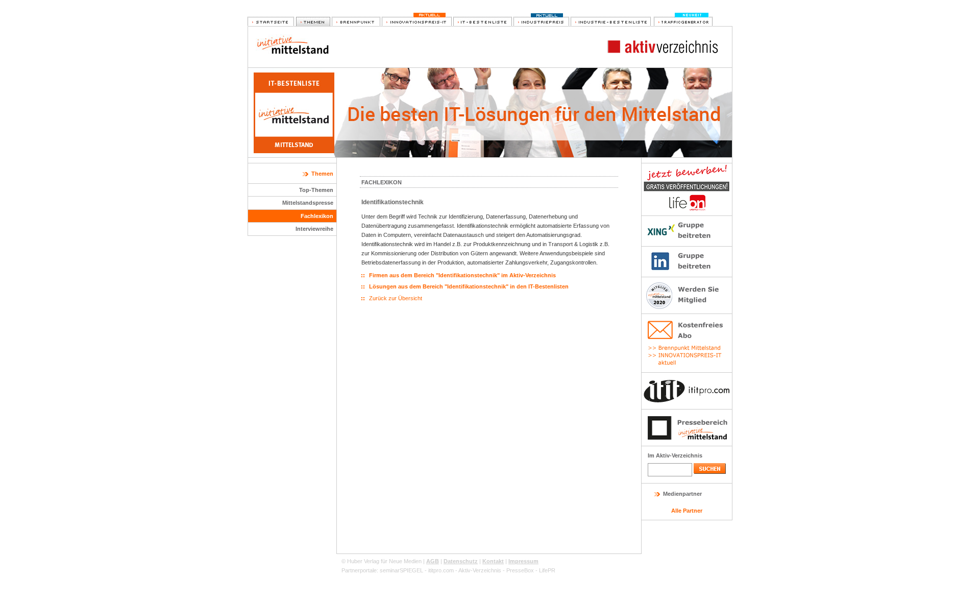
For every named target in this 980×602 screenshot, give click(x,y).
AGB (432, 561)
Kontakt (493, 561)
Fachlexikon (317, 216)
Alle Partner (686, 511)
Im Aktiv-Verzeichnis (675, 455)
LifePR (547, 570)
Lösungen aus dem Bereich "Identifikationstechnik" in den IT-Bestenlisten (469, 286)
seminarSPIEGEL (401, 570)
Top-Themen (316, 190)
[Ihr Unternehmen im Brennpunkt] (356, 22)
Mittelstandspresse (307, 203)
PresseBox (520, 570)
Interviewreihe (314, 229)
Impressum (523, 561)
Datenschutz (461, 561)
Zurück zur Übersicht (395, 298)
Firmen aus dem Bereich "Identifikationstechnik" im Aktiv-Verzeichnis (462, 275)
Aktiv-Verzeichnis (479, 570)
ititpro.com (441, 570)
